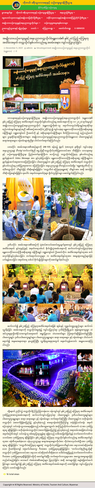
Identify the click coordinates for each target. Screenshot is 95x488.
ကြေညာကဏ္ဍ (47, 28)
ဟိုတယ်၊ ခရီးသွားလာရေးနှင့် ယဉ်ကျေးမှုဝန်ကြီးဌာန (35, 12)
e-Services (79, 28)
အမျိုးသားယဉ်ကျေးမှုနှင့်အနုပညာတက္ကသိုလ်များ (20, 23)
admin (29, 48)
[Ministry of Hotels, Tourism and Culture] (47, 8)
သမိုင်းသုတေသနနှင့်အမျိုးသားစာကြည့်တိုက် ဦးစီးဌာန (66, 17)
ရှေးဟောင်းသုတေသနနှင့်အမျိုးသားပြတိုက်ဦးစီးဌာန (21, 17)
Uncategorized (44, 48)
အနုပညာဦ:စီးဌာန (66, 12)
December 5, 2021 (14, 48)
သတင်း (33, 28)
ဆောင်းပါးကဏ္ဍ (65, 28)
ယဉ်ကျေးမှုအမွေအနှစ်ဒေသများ (56, 23)
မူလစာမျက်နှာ (7, 12)
